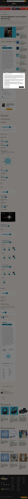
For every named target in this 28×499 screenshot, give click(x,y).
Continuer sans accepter (22, 73)
